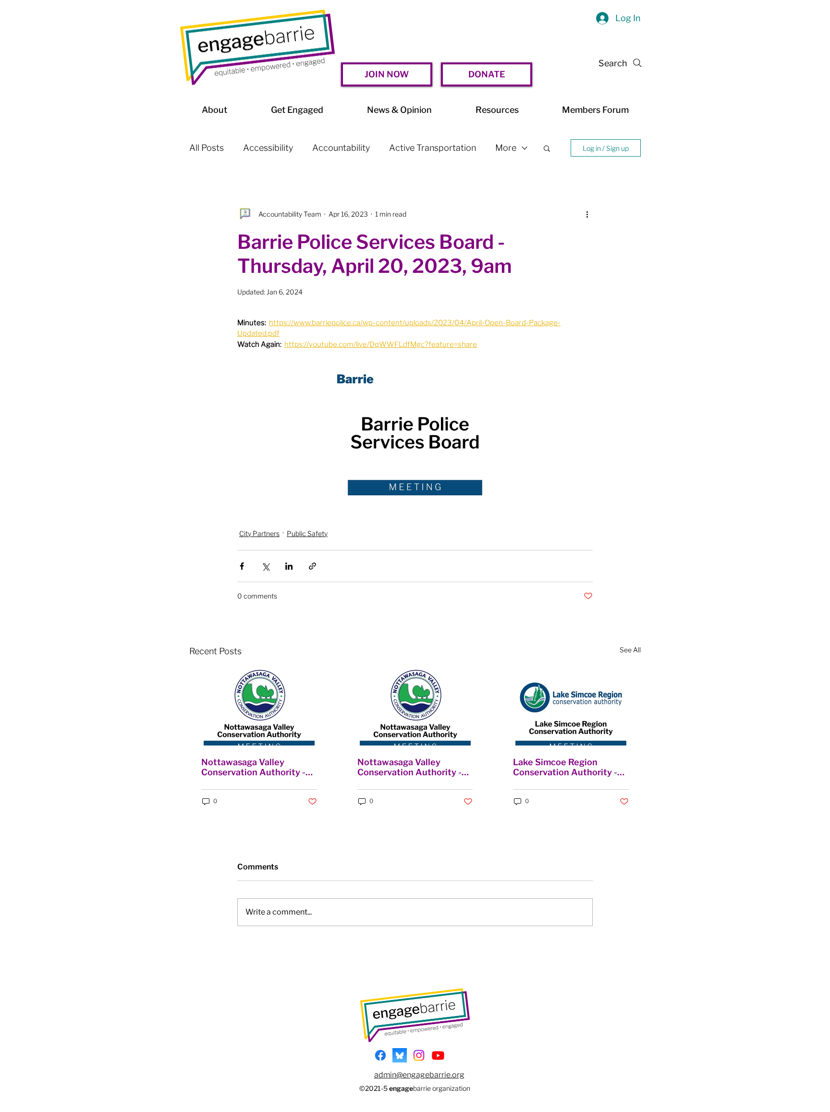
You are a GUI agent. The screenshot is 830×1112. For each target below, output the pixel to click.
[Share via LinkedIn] (288, 566)
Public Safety (307, 533)
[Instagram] (419, 1055)
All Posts (206, 148)
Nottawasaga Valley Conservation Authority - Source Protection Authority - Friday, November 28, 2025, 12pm (411, 767)
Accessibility (268, 148)
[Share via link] (312, 566)
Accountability (341, 148)
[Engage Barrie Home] (257, 47)
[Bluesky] (399, 1055)
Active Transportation (432, 148)
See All (630, 650)
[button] (546, 148)
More (505, 148)
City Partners (259, 533)
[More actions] (587, 214)
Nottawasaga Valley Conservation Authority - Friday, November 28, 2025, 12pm (257, 767)
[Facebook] (380, 1055)
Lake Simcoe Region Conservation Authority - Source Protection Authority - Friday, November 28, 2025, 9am (565, 767)
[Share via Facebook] (241, 566)
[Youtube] (438, 1055)
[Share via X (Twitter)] (265, 566)
